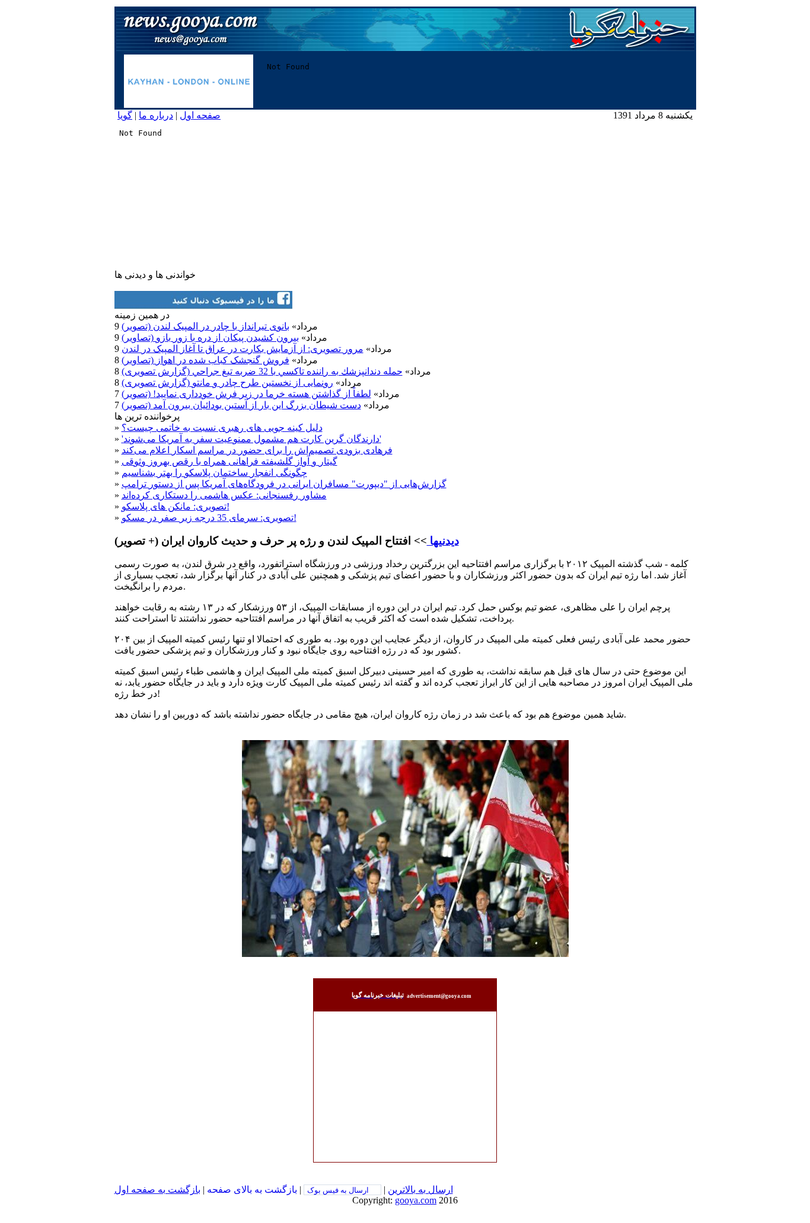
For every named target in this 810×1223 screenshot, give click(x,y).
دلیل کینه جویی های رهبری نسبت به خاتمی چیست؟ (222, 427)
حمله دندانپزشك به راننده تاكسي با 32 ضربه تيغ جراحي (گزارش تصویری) (262, 371)
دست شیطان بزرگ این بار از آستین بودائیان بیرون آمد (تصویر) (241, 405)
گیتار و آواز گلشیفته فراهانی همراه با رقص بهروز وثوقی (229, 461)
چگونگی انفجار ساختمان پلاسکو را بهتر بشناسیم (214, 473)
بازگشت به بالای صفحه (252, 1189)
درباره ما (156, 115)
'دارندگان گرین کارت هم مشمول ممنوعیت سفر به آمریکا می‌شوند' (251, 439)
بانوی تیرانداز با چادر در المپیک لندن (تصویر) (205, 326)
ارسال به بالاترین (420, 1189)
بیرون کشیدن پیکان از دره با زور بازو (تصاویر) (210, 337)
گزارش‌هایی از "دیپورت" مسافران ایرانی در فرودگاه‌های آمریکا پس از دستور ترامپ (284, 484)
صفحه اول (200, 115)
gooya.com (415, 1200)
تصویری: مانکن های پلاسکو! (175, 506)
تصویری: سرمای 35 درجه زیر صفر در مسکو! (209, 518)
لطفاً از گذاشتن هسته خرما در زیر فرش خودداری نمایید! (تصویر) (246, 394)
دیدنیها (443, 540)
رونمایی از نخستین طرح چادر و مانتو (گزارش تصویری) (227, 382)
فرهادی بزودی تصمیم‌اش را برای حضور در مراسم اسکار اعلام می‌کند (257, 450)
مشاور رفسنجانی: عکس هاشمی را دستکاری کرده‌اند (224, 495)
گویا (124, 115)
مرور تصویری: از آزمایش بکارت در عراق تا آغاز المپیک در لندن (242, 349)
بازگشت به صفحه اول (157, 1189)
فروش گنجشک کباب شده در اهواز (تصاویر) (205, 360)
